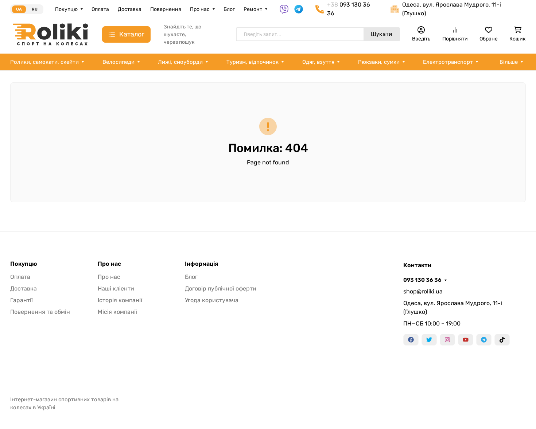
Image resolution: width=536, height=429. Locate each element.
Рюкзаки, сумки (379, 62)
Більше (509, 62)
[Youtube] (465, 340)
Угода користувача (211, 300)
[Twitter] (429, 340)
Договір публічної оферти (220, 288)
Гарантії (21, 300)
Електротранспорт (448, 62)
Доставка (129, 9)
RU (35, 9)
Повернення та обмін (40, 311)
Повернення (165, 9)
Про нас (200, 9)
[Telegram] (484, 340)
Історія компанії (120, 300)
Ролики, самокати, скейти (44, 62)
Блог (229, 9)
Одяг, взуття (318, 62)
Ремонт (253, 9)
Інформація (201, 264)
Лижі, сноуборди (180, 62)
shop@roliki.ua (423, 291)
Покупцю (66, 9)
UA (19, 9)
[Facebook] (411, 340)
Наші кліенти (116, 288)
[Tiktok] (502, 340)
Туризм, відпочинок (252, 62)
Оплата (100, 9)
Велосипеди (118, 62)
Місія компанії (117, 311)
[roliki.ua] (50, 34)
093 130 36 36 (422, 280)
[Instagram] (447, 340)
